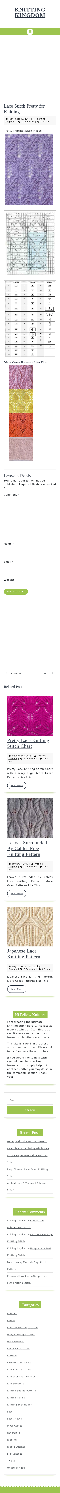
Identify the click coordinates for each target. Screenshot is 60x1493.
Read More (18, 785)
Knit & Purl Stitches (19, 1369)
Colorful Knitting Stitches (22, 1327)
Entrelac (12, 1355)
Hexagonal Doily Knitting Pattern (27, 1141)
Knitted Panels (16, 1397)
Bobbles (12, 1313)
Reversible (13, 1432)
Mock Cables (14, 1425)
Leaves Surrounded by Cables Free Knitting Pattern (27, 848)
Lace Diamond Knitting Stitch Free (28, 1148)
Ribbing (12, 1439)
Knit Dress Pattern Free (21, 1376)
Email (9, 561)
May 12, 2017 (19, 966)
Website (9, 579)
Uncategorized (16, 1467)
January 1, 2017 (20, 863)
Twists (11, 1460)
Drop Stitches (15, 1341)
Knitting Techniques (19, 1404)
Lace (10, 1411)
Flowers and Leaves (19, 1362)
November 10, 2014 (19, 118)
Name (9, 543)
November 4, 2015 (21, 755)
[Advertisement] (30, 68)
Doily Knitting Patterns (21, 1334)
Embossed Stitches (18, 1348)
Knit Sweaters (15, 1383)
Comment (11, 494)
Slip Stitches (14, 1453)
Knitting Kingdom (30, 12)
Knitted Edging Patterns (22, 1390)
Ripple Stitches (16, 1446)
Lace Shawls (14, 1418)
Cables (11, 1320)
